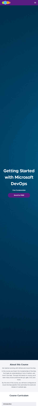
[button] (35, 2)
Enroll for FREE (19, 195)
